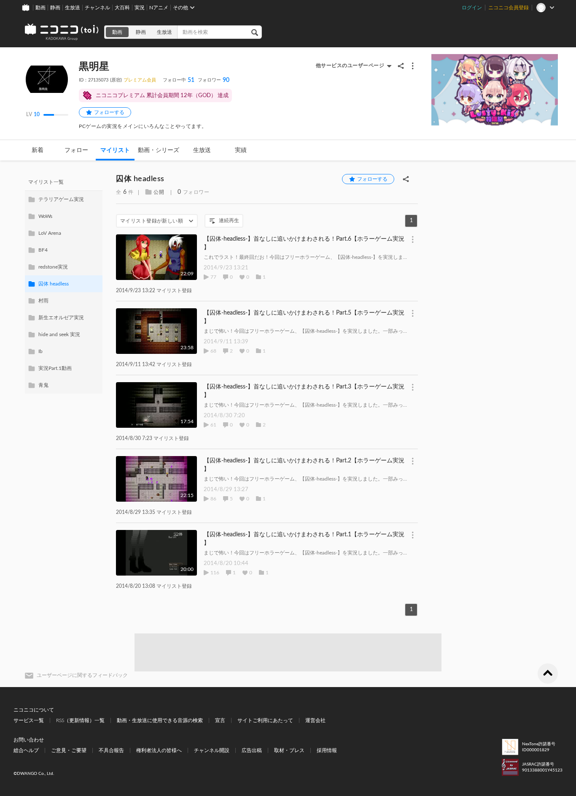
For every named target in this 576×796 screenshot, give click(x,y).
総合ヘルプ (26, 750)
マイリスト (115, 150)
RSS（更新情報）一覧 (80, 720)
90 (213, 80)
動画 (40, 7)
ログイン (472, 7)
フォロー (76, 150)
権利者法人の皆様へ (159, 750)
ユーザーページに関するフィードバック (82, 675)
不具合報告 (111, 750)
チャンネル (97, 7)
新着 (37, 150)
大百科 (122, 7)
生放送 (72, 7)
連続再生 (229, 220)
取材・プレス (289, 750)
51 (178, 80)
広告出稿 (252, 750)
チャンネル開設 (211, 750)
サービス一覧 (28, 720)
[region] (63, 284)
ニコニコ (62, 32)
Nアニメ (158, 7)
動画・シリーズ (158, 150)
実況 (140, 7)
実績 (241, 150)
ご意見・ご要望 (68, 750)
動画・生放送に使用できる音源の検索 (160, 720)
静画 (55, 7)
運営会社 (315, 720)
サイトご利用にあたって (265, 720)
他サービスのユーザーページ (350, 65)
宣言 (220, 720)
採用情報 (327, 750)
